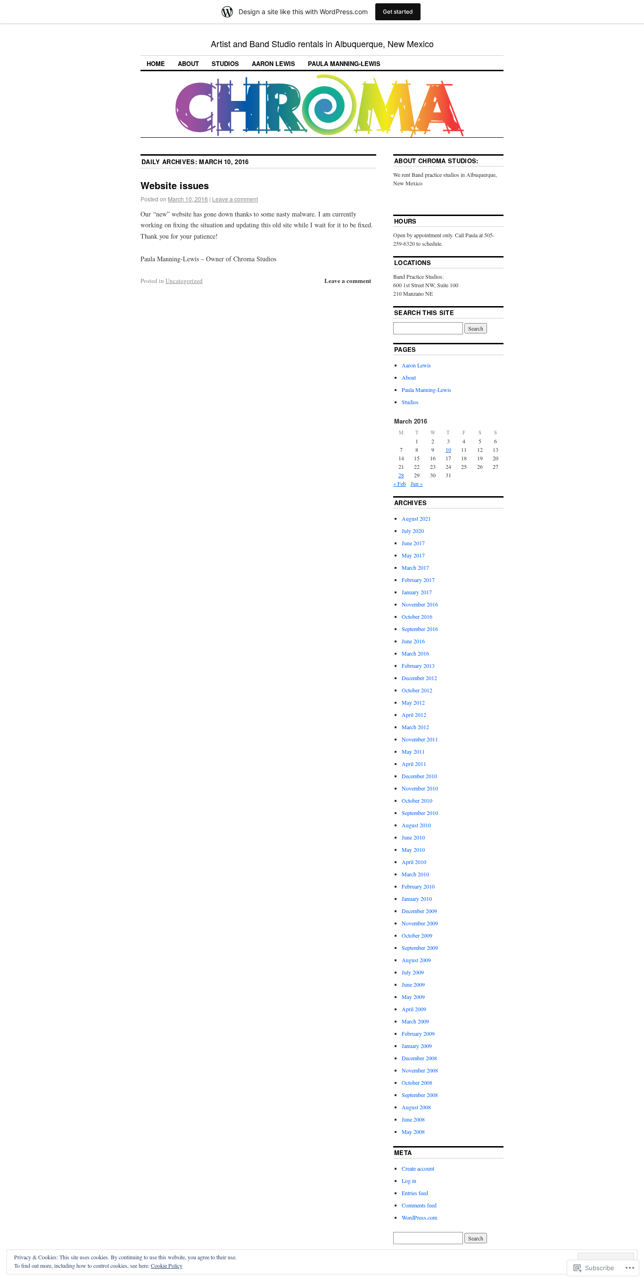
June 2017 (413, 543)
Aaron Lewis (273, 63)
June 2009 (413, 984)
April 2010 (414, 861)
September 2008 (420, 1094)
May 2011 (413, 751)
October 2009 (417, 935)
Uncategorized (184, 280)
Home (156, 63)
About (188, 63)
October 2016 (417, 616)
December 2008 (419, 1058)
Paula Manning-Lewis (344, 63)
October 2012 (417, 690)
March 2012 (415, 727)
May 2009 (413, 996)
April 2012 (414, 714)
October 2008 (417, 1082)
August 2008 (416, 1107)
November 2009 (420, 923)
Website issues (174, 185)
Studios (225, 63)
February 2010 (418, 886)
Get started (398, 11)
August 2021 (416, 518)
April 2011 (414, 763)
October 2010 (417, 800)
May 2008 (413, 1131)
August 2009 (416, 960)
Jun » (417, 483)
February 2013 (418, 665)
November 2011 (420, 739)
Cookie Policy (166, 1265)
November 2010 (420, 788)
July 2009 (413, 972)
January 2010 (417, 898)
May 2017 (413, 555)
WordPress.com (419, 1217)
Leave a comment (235, 199)
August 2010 (416, 825)
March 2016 (415, 653)
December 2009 (419, 911)
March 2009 (415, 1021)
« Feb (399, 483)
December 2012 (419, 678)
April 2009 (414, 1009)
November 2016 (420, 604)
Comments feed (419, 1205)
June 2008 (413, 1119)
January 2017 (417, 592)
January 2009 (417, 1045)
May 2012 (413, 702)
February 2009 (418, 1033)
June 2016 (413, 641)
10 (448, 449)
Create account (418, 1168)
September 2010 (420, 812)
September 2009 (420, 947)
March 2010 (415, 874)
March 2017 (415, 567)
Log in (409, 1180)
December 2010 (419, 776)
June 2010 (413, 837)
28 (401, 475)
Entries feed (415, 1193)
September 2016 (420, 628)
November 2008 (420, 1070)
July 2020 (413, 530)
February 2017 (418, 579)
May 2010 (413, 849)
